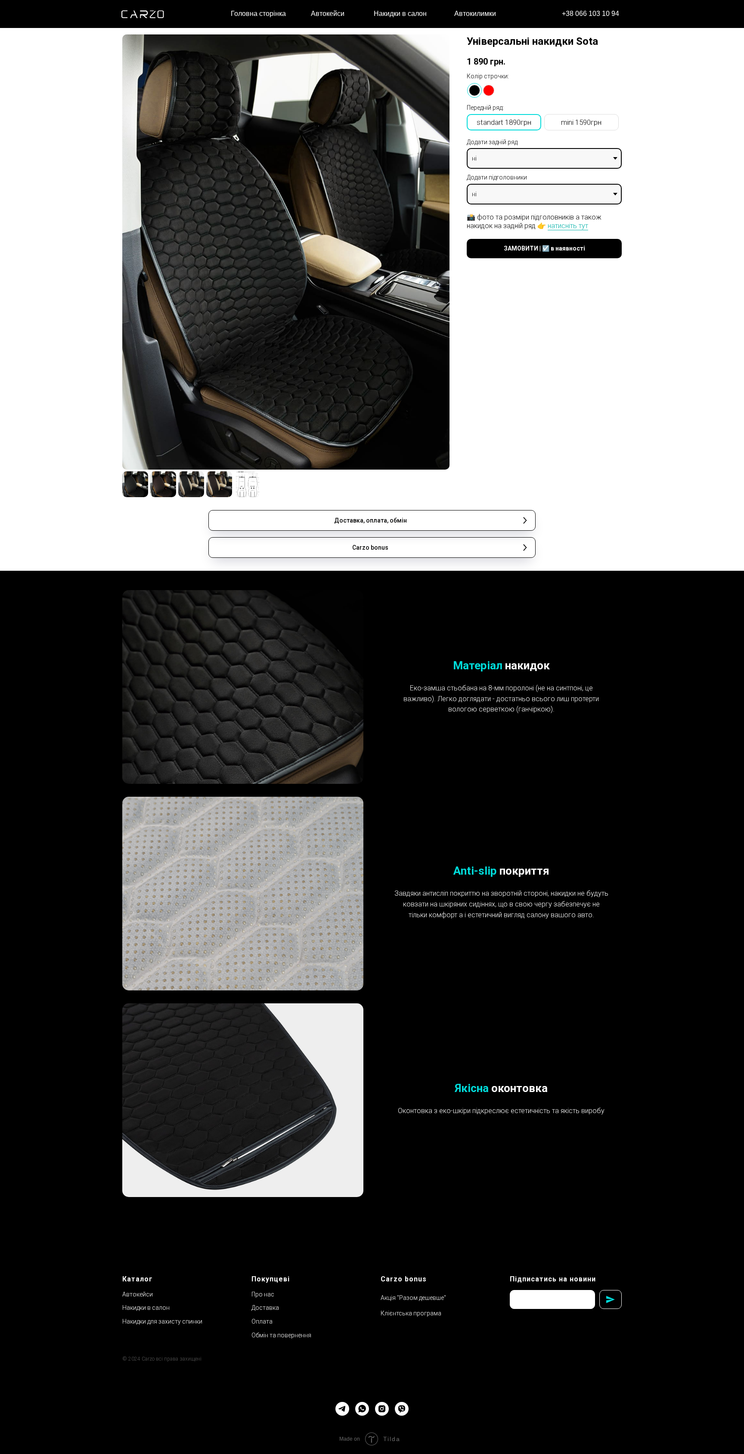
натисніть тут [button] (568, 226)
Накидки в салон (146, 1307)
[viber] (402, 1409)
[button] (372, 520)
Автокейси (137, 1294)
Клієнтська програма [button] (411, 1313)
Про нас (262, 1294)
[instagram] (382, 1409)
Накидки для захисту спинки (162, 1321)
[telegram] (342, 1409)
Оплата (262, 1321)
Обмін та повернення (281, 1335)
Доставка (265, 1307)
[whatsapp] (362, 1409)
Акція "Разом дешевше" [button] (413, 1297)
